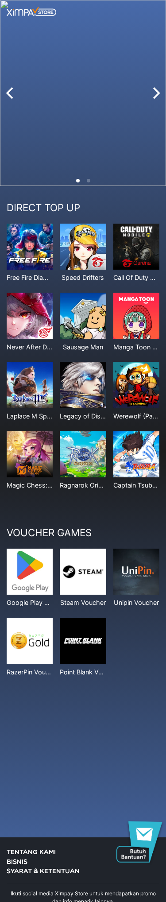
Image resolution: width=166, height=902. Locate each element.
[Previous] (10, 93)
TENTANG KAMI (31, 852)
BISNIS (17, 862)
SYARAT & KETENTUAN (43, 871)
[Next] (155, 93)
